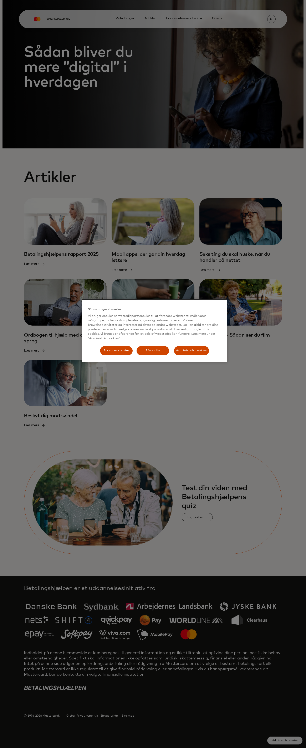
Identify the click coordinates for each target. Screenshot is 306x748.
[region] (154, 330)
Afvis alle (153, 350)
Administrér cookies (191, 350)
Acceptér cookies (116, 350)
